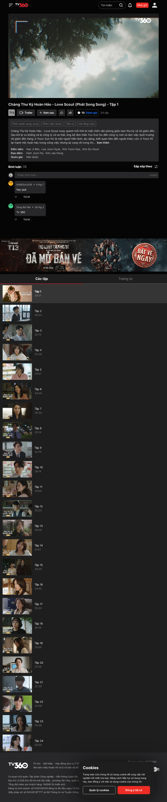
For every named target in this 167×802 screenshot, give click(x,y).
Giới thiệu (48, 763)
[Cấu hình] (144, 94)
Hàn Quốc (32, 157)
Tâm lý (70, 123)
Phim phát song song (25, 123)
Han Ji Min (32, 149)
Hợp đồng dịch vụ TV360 (68, 763)
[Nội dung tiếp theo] (22, 94)
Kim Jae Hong (54, 153)
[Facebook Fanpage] (157, 769)
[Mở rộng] (152, 94)
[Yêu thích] (62, 112)
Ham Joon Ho (34, 153)
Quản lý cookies (99, 790)
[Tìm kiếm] (121, 5)
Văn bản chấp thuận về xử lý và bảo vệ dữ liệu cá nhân (62, 767)
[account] (155, 5)
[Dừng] (14, 94)
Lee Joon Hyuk (51, 149)
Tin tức (37, 763)
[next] (21, 94)
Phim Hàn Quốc (52, 123)
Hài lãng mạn (86, 123)
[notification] (130, 5)
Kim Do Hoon (90, 149)
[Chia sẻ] (70, 112)
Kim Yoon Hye (71, 149)
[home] (21, 5)
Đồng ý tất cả (133, 790)
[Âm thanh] (31, 94)
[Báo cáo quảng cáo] (165, 240)
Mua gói (142, 5)
